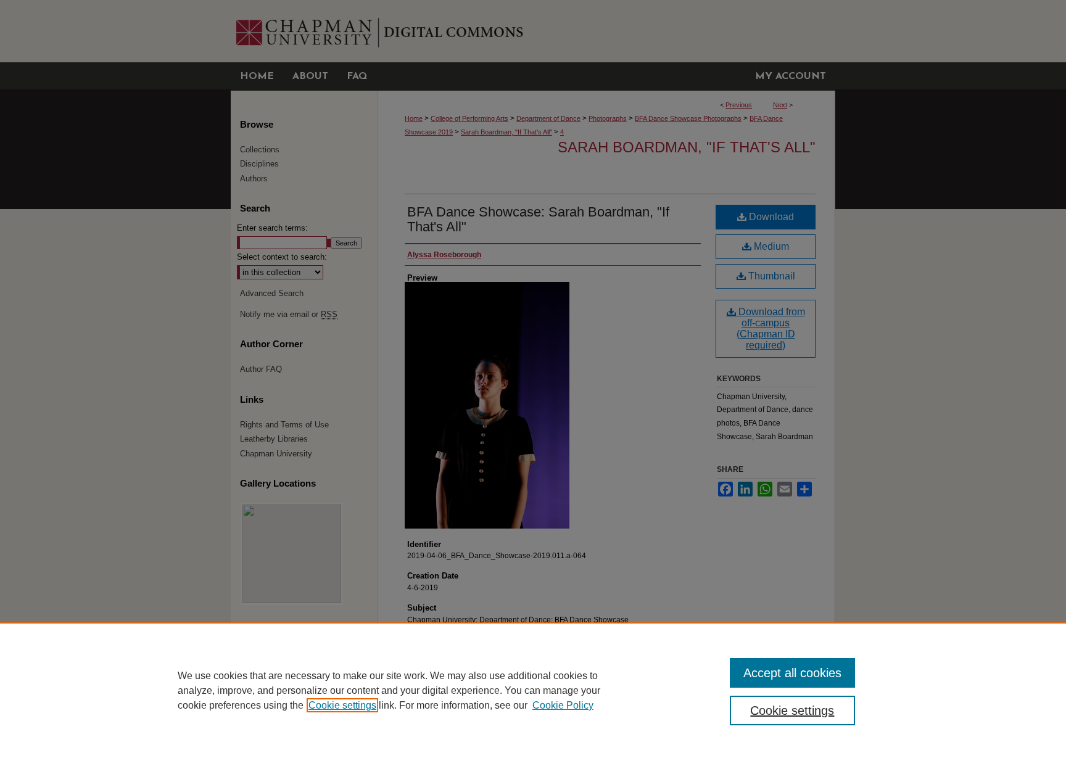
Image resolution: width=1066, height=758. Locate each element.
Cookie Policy (562, 705)
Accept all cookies (792, 673)
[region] (533, 690)
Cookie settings (342, 705)
